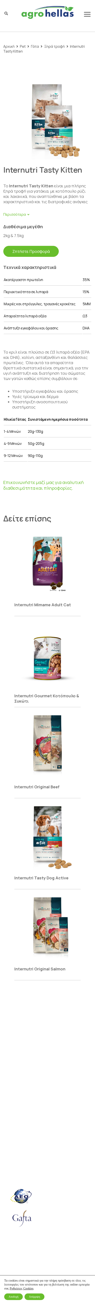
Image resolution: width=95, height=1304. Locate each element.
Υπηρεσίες (13, 1092)
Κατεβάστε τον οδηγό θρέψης (40, 1155)
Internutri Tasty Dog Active (41, 877)
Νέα (6, 1100)
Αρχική (9, 46)
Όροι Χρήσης (51, 1256)
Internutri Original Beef (36, 786)
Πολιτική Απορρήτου (23, 1263)
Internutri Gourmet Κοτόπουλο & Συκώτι (46, 698)
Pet (23, 46)
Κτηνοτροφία (15, 1076)
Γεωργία (11, 1068)
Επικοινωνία (15, 1108)
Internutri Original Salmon (39, 969)
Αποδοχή (13, 1296)
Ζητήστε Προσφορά (31, 251)
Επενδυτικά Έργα (19, 1116)
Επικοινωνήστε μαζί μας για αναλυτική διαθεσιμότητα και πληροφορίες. (43, 485)
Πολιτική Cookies (19, 1256)
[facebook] (4, 1181)
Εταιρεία (11, 1060)
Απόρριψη (34, 1296)
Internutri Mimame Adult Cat (42, 604)
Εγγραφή (15, 1046)
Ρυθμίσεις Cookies (21, 1288)
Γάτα (35, 46)
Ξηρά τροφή (54, 46)
